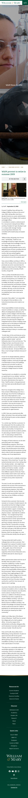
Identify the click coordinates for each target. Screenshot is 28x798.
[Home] (11, 3)
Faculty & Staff (14, 693)
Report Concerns (14, 748)
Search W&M (14, 735)
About (14, 721)
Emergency (14, 746)
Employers (14, 740)
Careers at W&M (14, 743)
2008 (22, 167)
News (14, 724)
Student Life (14, 715)
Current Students (14, 690)
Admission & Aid (14, 710)
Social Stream (14, 778)
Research (14, 718)
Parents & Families (14, 696)
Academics (14, 712)
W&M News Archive (14, 85)
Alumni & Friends (14, 699)
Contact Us (14, 787)
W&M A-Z (14, 737)
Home (3, 167)
